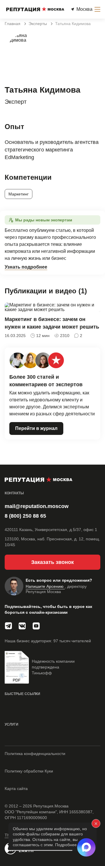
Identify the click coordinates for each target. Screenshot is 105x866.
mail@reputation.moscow (37, 506)
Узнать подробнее (26, 266)
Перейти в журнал (36, 428)
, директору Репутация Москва (56, 589)
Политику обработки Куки (29, 771)
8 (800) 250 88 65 (25, 516)
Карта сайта (16, 788)
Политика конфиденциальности (35, 753)
